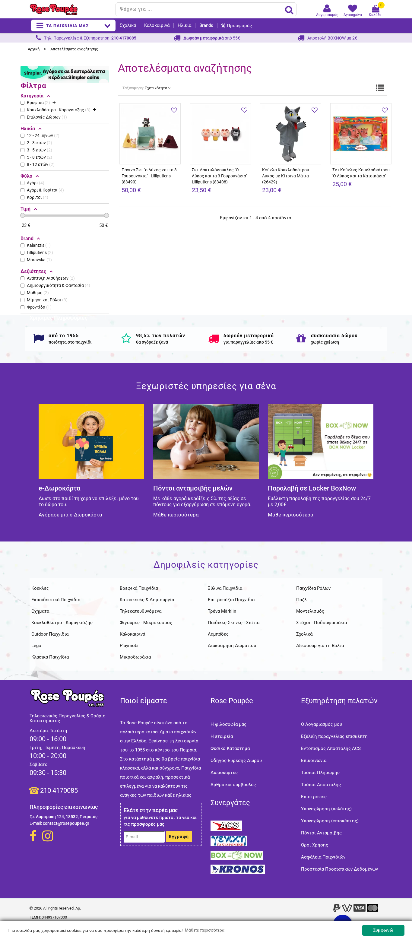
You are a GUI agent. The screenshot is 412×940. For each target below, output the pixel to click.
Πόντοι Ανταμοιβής (321, 833)
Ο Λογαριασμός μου (321, 724)
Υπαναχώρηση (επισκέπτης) (330, 821)
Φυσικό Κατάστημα (230, 748)
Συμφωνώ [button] (383, 930)
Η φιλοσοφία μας (228, 724)
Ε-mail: (36, 823)
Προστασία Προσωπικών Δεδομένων (339, 869)
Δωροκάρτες (224, 772)
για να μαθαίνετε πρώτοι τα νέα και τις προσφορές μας (160, 821)
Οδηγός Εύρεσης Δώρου (236, 760)
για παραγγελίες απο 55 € (248, 342)
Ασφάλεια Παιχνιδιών (323, 857)
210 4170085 (59, 790)
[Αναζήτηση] (289, 9)
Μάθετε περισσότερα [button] (204, 930)
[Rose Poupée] (70, 9)
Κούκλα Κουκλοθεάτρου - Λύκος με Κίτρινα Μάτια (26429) (286, 175)
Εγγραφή (179, 836)
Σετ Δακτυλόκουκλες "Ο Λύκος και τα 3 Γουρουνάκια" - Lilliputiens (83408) (220, 175)
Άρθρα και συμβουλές (233, 784)
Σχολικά (128, 25)
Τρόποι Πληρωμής (320, 772)
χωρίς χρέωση (325, 342)
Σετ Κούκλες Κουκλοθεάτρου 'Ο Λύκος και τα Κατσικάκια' (361, 172)
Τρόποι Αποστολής (321, 784)
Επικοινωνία (313, 760)
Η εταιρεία (222, 736)
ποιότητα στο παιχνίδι (70, 342)
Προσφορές (239, 25)
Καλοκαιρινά (157, 25)
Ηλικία (184, 25)
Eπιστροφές (314, 796)
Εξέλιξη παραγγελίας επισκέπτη (334, 736)
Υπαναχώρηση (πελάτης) (326, 808)
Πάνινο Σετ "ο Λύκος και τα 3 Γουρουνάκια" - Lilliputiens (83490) (149, 175)
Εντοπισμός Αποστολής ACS (331, 748)
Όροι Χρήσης (314, 845)
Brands (206, 25)
